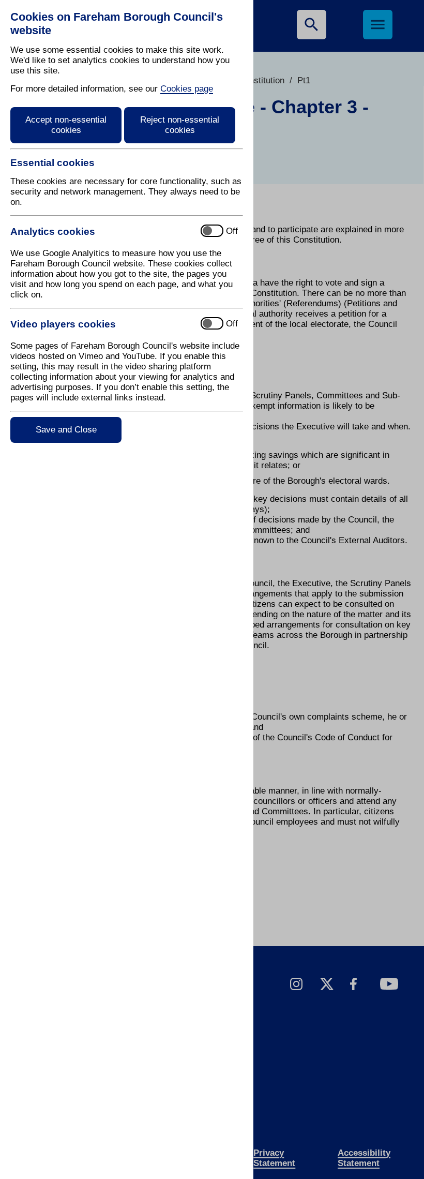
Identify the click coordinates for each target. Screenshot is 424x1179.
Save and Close (66, 430)
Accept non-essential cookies (66, 125)
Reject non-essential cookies (179, 125)
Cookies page (186, 89)
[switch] (101, 231)
